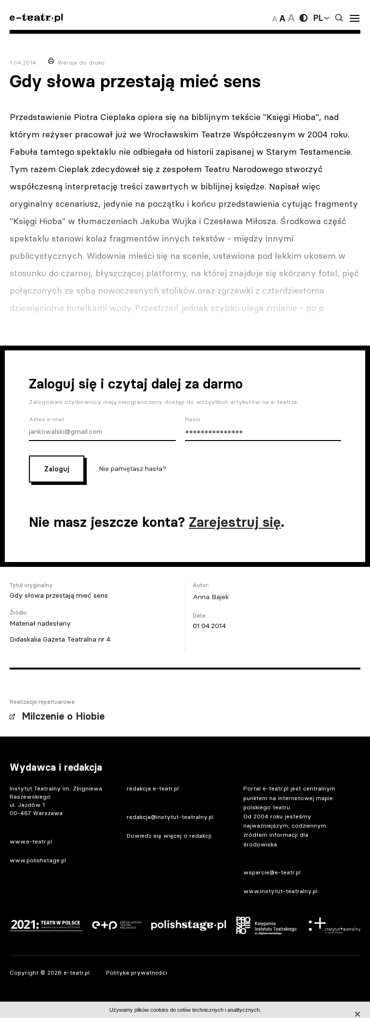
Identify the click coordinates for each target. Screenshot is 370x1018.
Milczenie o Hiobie (63, 716)
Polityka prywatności (136, 972)
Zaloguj (56, 469)
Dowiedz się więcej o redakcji (169, 835)
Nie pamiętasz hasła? (132, 468)
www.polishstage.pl (38, 860)
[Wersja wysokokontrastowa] (303, 18)
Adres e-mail (46, 419)
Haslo (192, 419)
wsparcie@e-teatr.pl (272, 872)
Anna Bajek (211, 596)
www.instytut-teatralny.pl (280, 891)
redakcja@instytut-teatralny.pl (170, 816)
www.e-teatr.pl (31, 841)
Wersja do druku (81, 62)
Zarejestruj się (235, 522)
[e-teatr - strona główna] (36, 18)
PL (318, 18)
